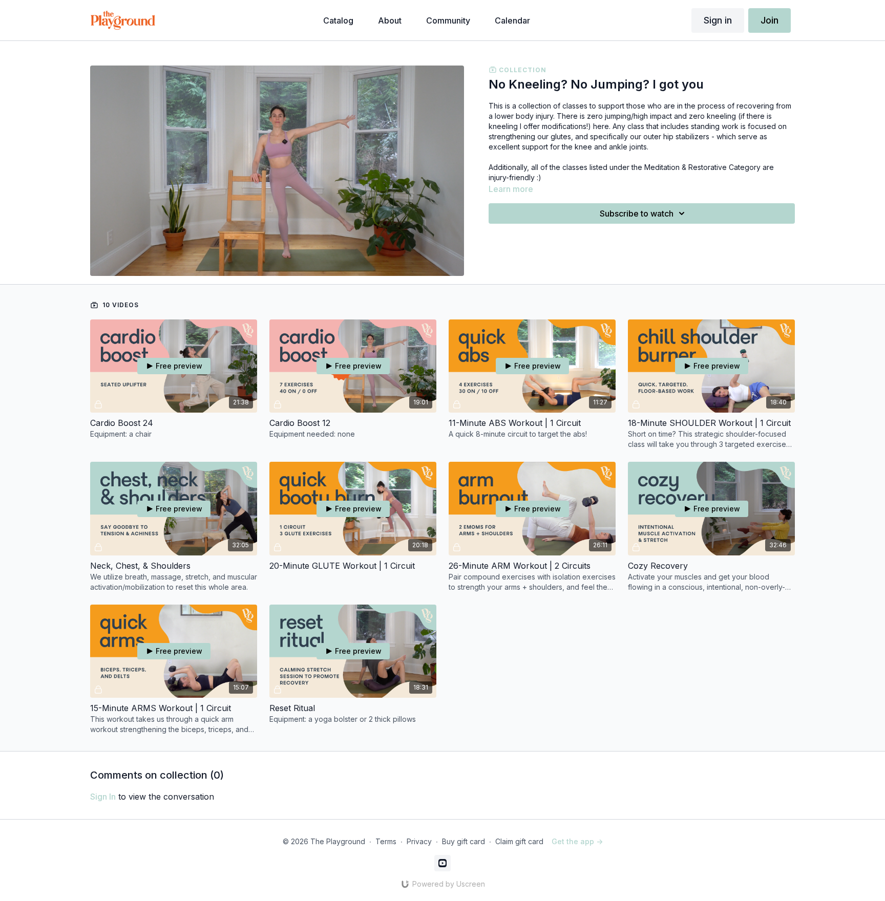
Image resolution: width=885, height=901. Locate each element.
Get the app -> (577, 841)
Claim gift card (519, 841)
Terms (385, 841)
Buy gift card (463, 841)
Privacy (419, 841)
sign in (103, 796)
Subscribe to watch (636, 213)
